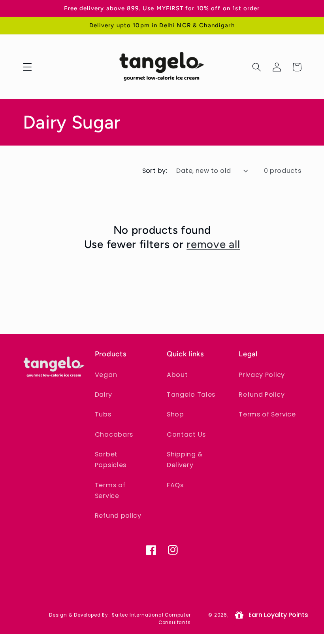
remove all (213, 244)
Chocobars (114, 434)
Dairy (103, 394)
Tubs (103, 414)
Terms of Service (110, 490)
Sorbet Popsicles (110, 459)
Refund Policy (261, 394)
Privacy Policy (262, 374)
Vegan (106, 374)
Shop (175, 414)
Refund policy (118, 515)
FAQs (175, 485)
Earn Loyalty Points (276, 614)
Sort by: (155, 170)
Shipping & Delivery (185, 459)
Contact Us (186, 434)
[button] (27, 67)
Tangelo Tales (191, 394)
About (177, 374)
